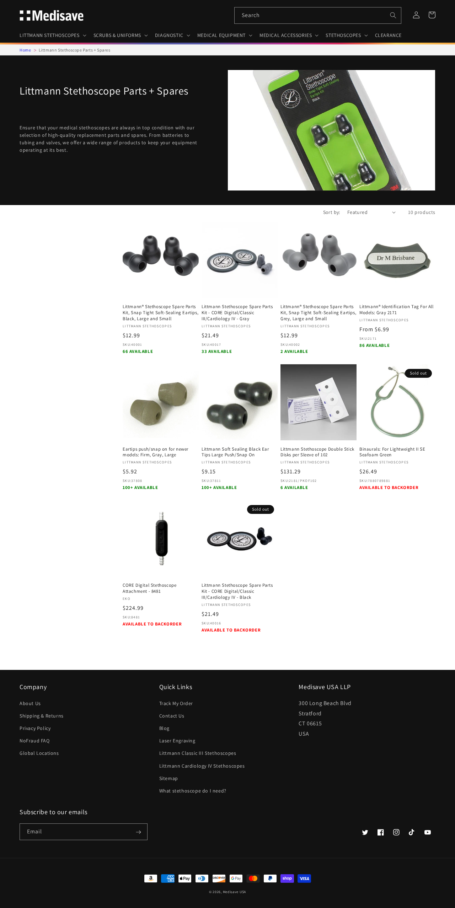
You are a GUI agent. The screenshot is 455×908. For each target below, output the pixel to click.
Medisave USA (234, 892)
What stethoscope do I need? (192, 791)
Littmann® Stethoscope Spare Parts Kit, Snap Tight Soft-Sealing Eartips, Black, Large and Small (160, 313)
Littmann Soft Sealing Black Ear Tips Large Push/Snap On (235, 452)
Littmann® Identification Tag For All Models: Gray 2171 (396, 310)
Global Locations (39, 753)
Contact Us (171, 716)
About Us (30, 703)
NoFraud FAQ (35, 740)
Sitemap (168, 778)
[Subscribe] (138, 832)
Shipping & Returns (42, 716)
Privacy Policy (35, 728)
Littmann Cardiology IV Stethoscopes (202, 766)
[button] (52, 35)
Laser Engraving (177, 740)
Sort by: (331, 212)
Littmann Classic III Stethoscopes (197, 753)
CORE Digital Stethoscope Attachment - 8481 (149, 588)
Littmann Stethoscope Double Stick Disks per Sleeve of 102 (317, 452)
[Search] (393, 15)
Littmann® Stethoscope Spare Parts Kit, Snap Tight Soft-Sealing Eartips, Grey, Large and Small (318, 313)
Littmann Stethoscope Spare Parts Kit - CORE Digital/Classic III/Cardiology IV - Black (237, 591)
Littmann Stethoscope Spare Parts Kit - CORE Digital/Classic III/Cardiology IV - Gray (237, 313)
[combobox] (318, 15)
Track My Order (176, 703)
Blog (164, 728)
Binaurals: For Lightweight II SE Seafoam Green (392, 452)
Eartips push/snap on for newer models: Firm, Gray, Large (155, 452)
